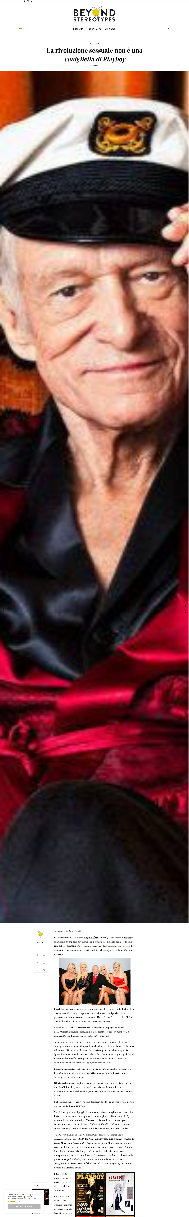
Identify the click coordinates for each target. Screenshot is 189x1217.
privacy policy (13, 1201)
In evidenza (94, 43)
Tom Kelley (96, 1151)
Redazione (40, 942)
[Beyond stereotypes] (94, 13)
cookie (27, 1194)
